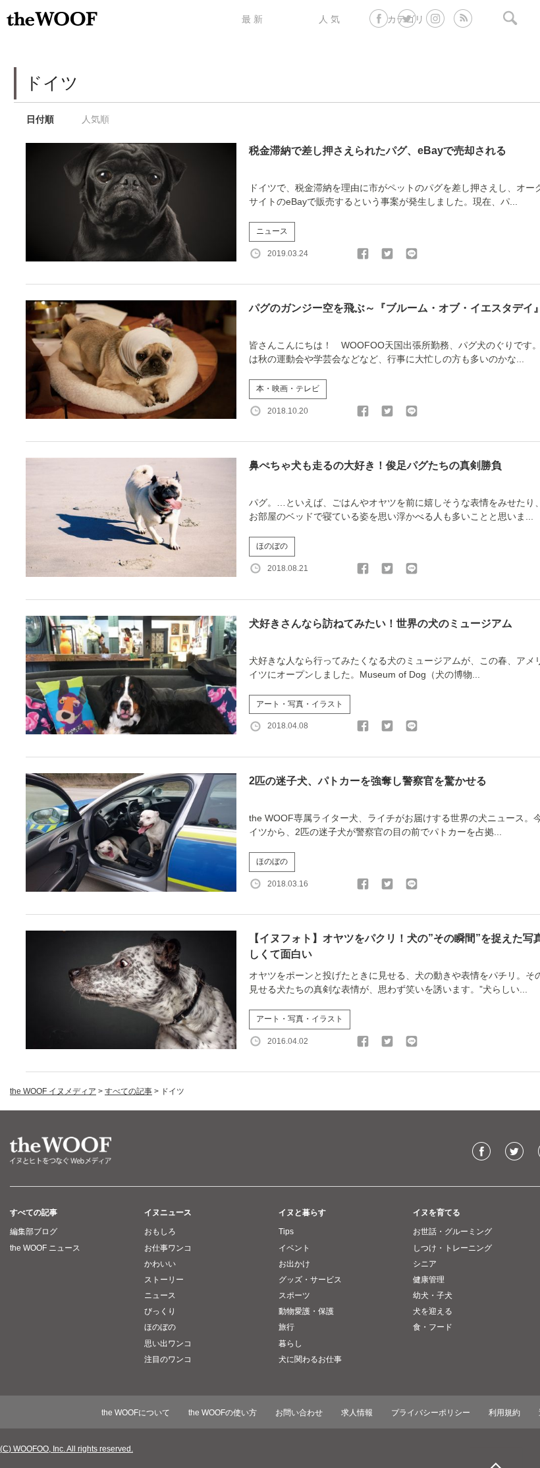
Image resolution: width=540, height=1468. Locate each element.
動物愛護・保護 (306, 1311)
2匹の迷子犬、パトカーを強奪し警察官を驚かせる (368, 780)
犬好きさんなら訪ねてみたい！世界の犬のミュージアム (380, 623)
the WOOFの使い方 (222, 1412)
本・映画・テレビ (287, 388)
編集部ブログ (33, 1231)
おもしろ (160, 1231)
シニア (425, 1263)
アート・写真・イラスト (299, 704)
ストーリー (164, 1279)
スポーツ (294, 1295)
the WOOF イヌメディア (53, 1091)
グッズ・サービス (310, 1279)
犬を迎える (432, 1311)
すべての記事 (128, 1091)
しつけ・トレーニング (452, 1248)
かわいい (160, 1263)
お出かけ (294, 1263)
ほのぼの (272, 546)
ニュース (272, 231)
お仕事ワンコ (168, 1248)
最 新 (252, 19)
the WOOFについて (135, 1412)
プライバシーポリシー (430, 1412)
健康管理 (429, 1279)
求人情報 (357, 1412)
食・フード (432, 1327)
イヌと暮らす (302, 1212)
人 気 (329, 19)
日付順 (40, 119)
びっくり (160, 1311)
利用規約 (504, 1412)
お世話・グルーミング (452, 1231)
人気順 (95, 119)
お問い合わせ (299, 1412)
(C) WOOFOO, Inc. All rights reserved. (66, 1449)
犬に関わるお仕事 (310, 1359)
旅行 (286, 1327)
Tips (286, 1231)
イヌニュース (168, 1212)
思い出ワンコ (168, 1343)
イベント (294, 1248)
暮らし (290, 1343)
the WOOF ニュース (45, 1248)
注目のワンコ (168, 1359)
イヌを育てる (436, 1212)
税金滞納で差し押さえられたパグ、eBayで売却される (377, 150)
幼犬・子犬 (432, 1295)
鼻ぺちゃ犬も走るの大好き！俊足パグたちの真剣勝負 (375, 465)
